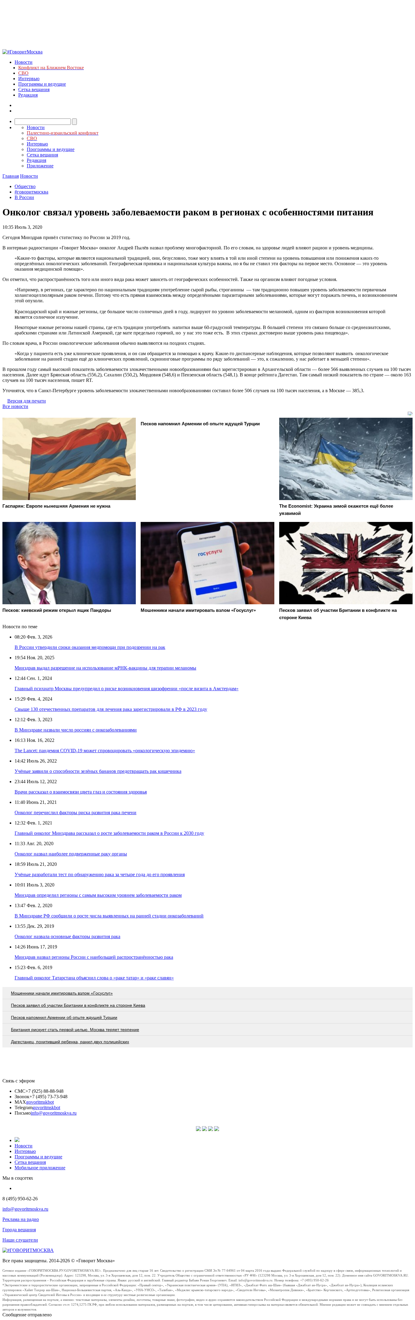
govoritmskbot (40, 1102)
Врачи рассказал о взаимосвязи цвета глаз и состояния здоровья (81, 791)
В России (24, 197)
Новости (24, 62)
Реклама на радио (20, 1219)
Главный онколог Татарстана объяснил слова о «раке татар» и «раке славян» (94, 977)
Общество (25, 186)
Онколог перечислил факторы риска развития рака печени (75, 812)
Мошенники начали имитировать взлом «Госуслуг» (62, 993)
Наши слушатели (20, 1240)
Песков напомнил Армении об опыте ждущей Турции (64, 1017)
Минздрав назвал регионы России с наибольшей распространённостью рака (94, 957)
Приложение (40, 165)
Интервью (28, 78)
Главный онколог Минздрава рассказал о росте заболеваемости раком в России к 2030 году (109, 833)
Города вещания (19, 1229)
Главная (10, 176)
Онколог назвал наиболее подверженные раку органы (71, 853)
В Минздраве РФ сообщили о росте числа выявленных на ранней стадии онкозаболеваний (109, 915)
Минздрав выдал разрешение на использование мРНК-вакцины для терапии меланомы (105, 667)
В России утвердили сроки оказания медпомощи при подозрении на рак (90, 647)
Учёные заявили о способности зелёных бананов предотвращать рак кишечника (98, 771)
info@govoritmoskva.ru (54, 1113)
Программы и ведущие (42, 84)
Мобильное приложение (40, 1167)
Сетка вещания (34, 89)
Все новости (15, 406)
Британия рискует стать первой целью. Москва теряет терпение (75, 1029)
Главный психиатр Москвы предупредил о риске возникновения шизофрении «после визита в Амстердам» (126, 688)
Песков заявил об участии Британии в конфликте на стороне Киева (78, 1005)
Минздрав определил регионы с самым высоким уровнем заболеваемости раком (98, 895)
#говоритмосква (31, 191)
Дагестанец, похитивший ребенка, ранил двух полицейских (70, 1041)
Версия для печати (26, 400)
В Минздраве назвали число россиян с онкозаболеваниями (76, 729)
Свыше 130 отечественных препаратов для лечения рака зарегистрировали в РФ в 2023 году (111, 709)
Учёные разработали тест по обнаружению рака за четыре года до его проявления (100, 874)
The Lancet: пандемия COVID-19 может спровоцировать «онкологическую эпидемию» (105, 750)
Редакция (28, 95)
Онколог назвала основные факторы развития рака (67, 936)
